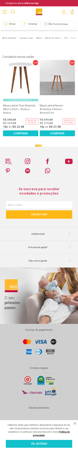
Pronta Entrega (60, 24)
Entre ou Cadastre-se (64, 12)
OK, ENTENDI (39, 443)
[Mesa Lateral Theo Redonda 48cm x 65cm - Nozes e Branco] (20, 77)
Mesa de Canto (52, 38)
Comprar (21, 133)
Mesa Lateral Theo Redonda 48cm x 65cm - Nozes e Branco (19, 109)
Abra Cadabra (9, 38)
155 (65, 38)
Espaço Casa (26, 38)
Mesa (39, 38)
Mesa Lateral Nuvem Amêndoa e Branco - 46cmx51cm (51, 109)
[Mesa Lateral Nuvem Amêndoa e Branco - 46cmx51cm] (57, 77)
